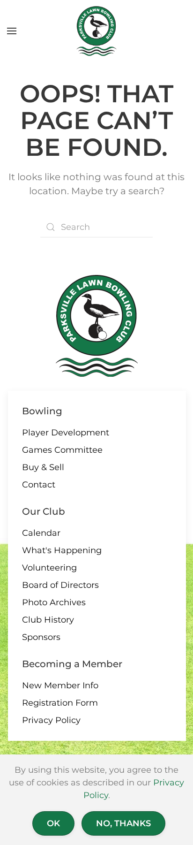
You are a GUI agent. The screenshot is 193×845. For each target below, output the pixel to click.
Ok (53, 823)
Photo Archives (54, 602)
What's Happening (62, 550)
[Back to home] (97, 31)
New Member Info (60, 685)
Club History (48, 620)
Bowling (42, 411)
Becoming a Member (72, 664)
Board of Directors (60, 585)
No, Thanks (123, 823)
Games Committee (62, 450)
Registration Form (60, 703)
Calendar (41, 533)
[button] (11, 31)
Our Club (43, 511)
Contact (38, 485)
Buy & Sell (43, 467)
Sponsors (41, 637)
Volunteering (49, 568)
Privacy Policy (51, 720)
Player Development (65, 432)
